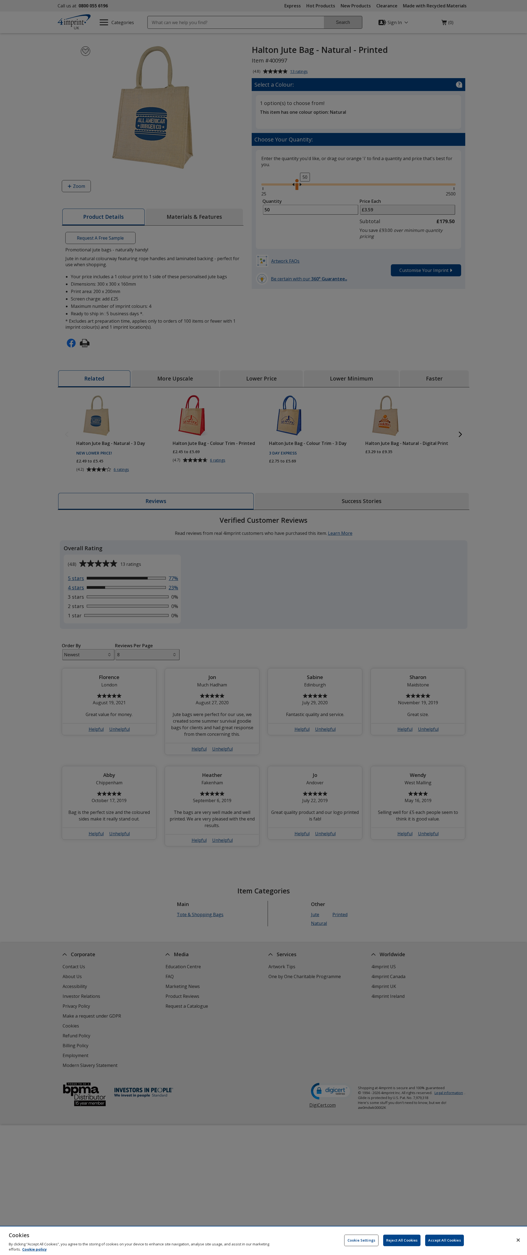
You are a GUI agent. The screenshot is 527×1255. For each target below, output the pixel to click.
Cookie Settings (361, 1240)
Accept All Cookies (444, 1240)
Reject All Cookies (401, 1240)
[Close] (518, 1240)
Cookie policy (34, 1249)
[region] (263, 1240)
